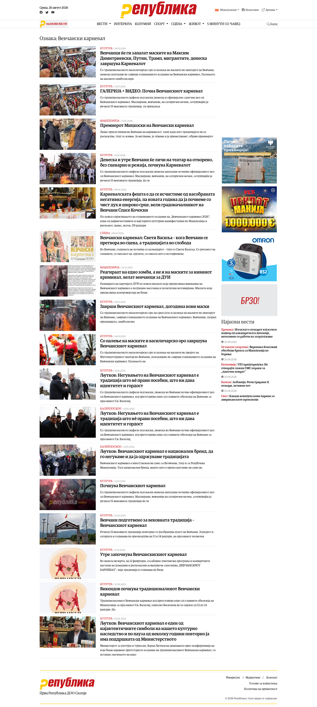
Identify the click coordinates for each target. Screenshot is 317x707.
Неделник (252, 9)
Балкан (226, 382)
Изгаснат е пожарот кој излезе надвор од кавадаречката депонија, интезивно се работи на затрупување (249, 333)
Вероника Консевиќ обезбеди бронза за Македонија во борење (249, 351)
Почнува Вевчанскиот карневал (132, 486)
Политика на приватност (260, 689)
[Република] (158, 9)
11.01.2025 (120, 550)
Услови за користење (263, 683)
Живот (195, 24)
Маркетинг (253, 677)
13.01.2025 (120, 371)
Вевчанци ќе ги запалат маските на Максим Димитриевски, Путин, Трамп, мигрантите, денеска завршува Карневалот (153, 58)
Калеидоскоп (110, 408)
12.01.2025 (120, 516)
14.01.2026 (120, 48)
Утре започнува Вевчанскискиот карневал (143, 554)
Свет (224, 396)
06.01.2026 (118, 233)
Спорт (159, 24)
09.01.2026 (120, 190)
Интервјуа (123, 24)
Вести (102, 24)
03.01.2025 (120, 619)
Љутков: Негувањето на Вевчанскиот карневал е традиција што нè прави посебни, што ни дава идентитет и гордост (149, 380)
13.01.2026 (120, 86)
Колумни (143, 24)
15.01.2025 (127, 268)
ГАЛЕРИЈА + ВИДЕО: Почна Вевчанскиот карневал (151, 91)
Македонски (228, 9)
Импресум (233, 677)
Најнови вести (237, 321)
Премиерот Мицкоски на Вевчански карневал (147, 125)
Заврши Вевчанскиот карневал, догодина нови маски (154, 306)
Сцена (177, 24)
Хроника (227, 329)
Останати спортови (234, 347)
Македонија (109, 120)
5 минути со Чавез (223, 24)
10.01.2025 (120, 584)
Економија (228, 364)
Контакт (271, 677)
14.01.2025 (120, 302)
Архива (270, 9)
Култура (106, 48)
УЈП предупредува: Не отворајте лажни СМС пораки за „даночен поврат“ (244, 368)
